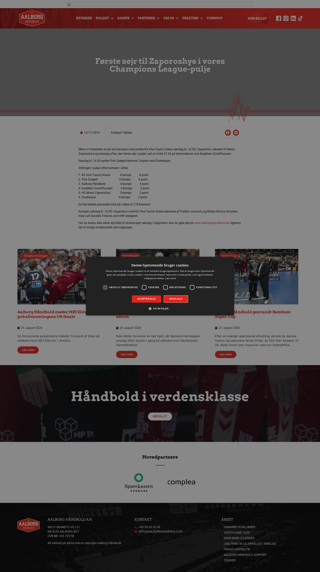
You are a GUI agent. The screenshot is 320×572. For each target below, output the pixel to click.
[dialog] (160, 286)
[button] (160, 308)
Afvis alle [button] (175, 299)
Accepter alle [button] (146, 299)
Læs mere (170, 278)
